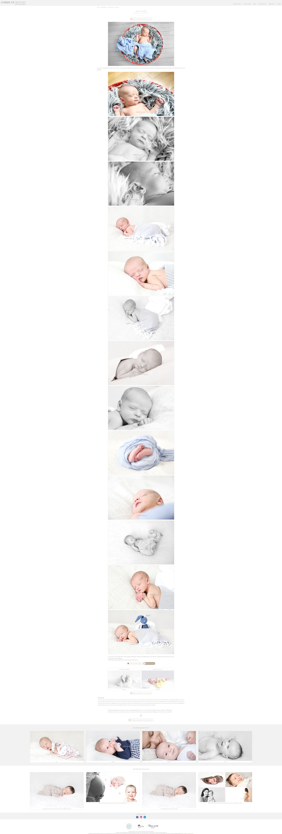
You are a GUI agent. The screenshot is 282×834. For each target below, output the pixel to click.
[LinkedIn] (145, 817)
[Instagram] (141, 817)
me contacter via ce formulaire (188, 833)
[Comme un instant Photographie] (13, 4)
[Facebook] (137, 817)
